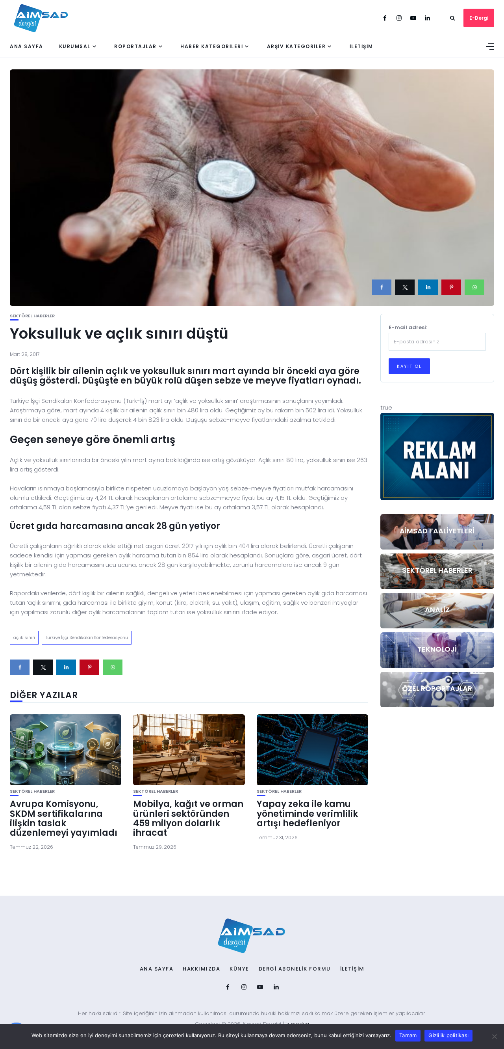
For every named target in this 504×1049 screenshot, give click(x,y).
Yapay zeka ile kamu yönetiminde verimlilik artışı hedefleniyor (307, 813)
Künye (239, 969)
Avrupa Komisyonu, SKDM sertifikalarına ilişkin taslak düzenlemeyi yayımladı (63, 818)
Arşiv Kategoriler (296, 46)
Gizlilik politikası (448, 1035)
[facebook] (381, 287)
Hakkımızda (201, 969)
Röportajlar (135, 46)
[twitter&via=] (405, 287)
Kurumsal (75, 46)
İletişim (361, 46)
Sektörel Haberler (32, 316)
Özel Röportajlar (437, 688)
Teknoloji (437, 649)
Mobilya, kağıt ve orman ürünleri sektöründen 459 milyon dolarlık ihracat (188, 818)
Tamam (408, 1035)
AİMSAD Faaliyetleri (437, 531)
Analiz (437, 610)
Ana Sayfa (26, 46)
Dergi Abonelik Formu (295, 969)
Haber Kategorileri (211, 46)
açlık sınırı (24, 637)
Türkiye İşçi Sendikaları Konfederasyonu (86, 637)
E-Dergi (478, 18)
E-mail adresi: (408, 327)
